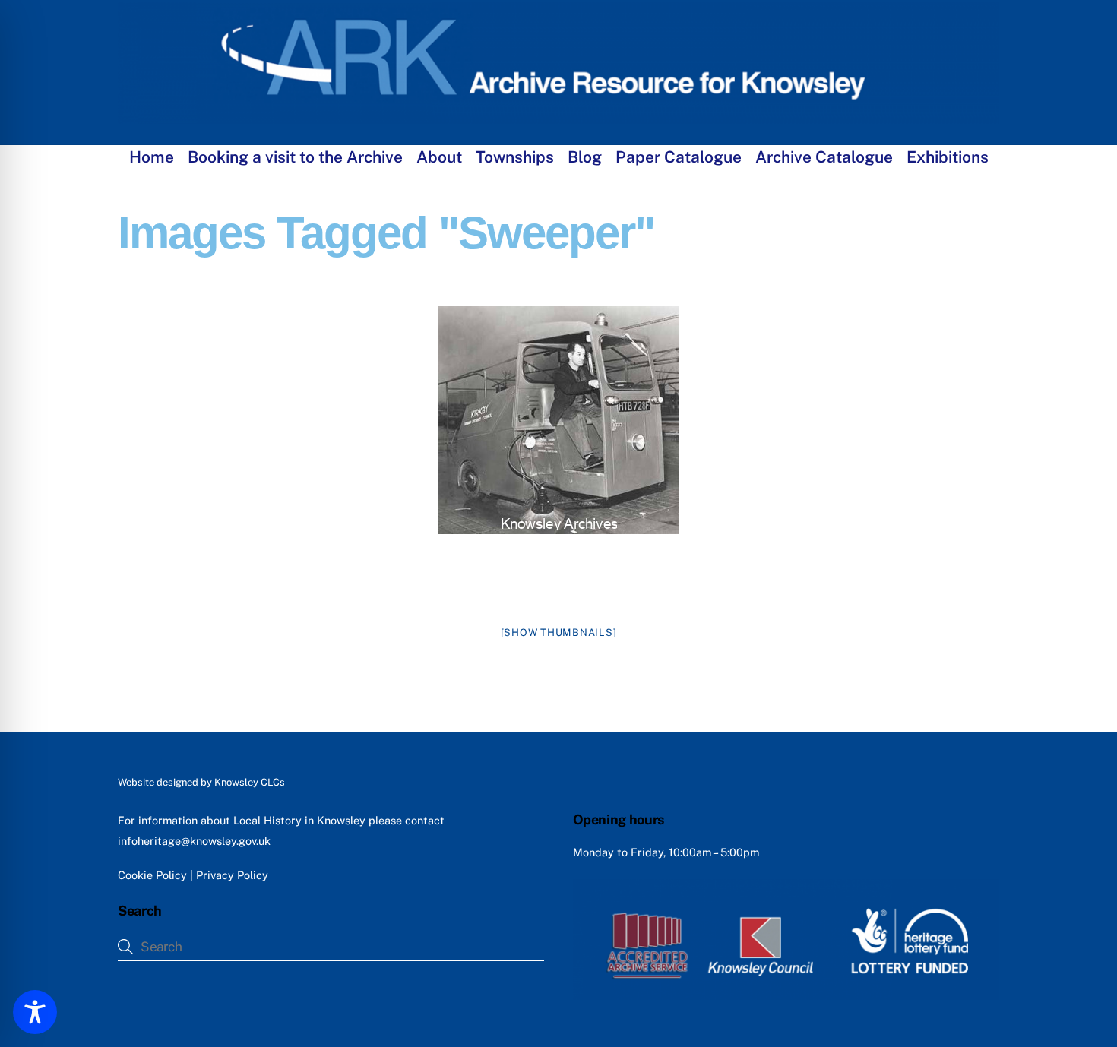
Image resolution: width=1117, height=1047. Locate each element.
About (439, 156)
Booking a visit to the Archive (295, 156)
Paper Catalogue (678, 156)
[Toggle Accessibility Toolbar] (35, 1012)
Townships (515, 156)
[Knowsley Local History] (558, 116)
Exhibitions (948, 156)
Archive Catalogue (824, 156)
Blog (585, 156)
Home (151, 156)
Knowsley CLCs (249, 782)
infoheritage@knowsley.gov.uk (194, 840)
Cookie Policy (152, 874)
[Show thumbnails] (559, 632)
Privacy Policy (232, 874)
